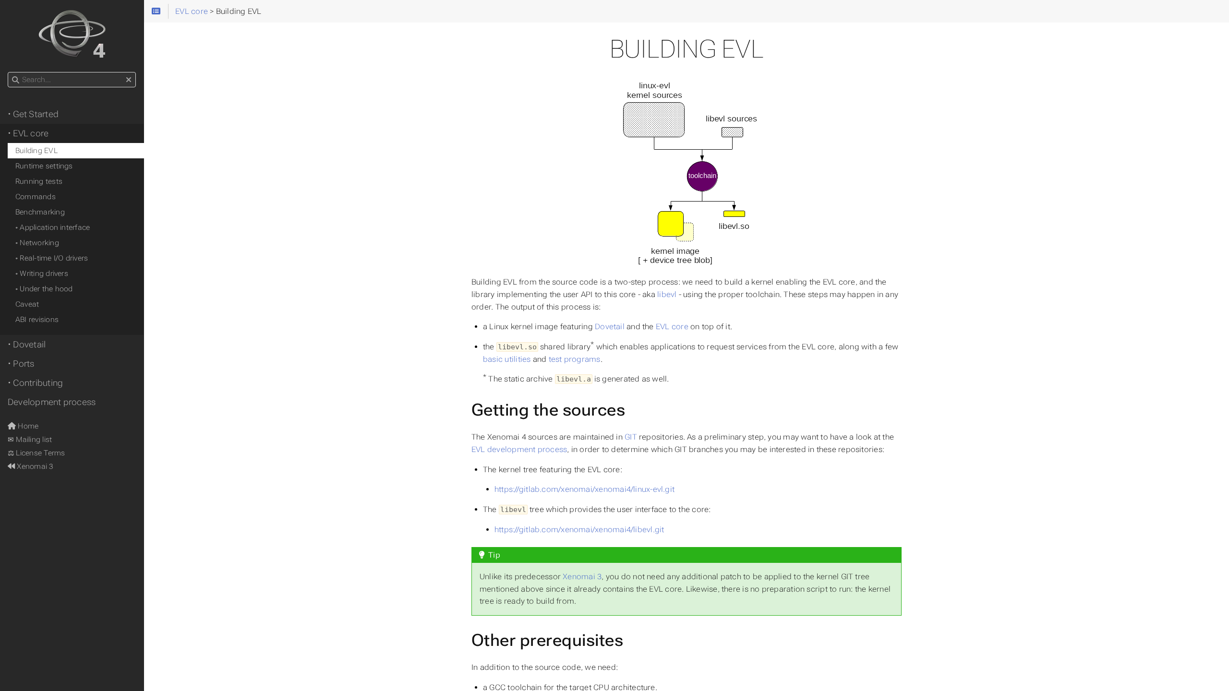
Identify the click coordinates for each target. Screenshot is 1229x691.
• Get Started (33, 114)
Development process (52, 402)
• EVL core (28, 133)
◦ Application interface (52, 227)
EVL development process (519, 449)
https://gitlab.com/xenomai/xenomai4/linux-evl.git (584, 489)
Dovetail (610, 326)
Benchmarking (40, 212)
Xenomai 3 (582, 576)
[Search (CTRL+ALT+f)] (15, 80)
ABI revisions (37, 319)
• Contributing (35, 383)
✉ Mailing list (30, 439)
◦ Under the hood (44, 289)
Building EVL (36, 150)
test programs (575, 359)
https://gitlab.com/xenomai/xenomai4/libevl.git (579, 529)
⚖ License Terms (36, 453)
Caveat (27, 304)
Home (27, 426)
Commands (35, 196)
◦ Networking (37, 242)
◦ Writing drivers (41, 273)
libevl (666, 294)
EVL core (672, 326)
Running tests (38, 181)
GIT (631, 436)
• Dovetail (27, 344)
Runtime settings (44, 166)
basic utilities (506, 359)
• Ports (21, 364)
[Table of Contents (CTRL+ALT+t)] (156, 11)
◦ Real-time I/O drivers (51, 258)
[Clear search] (129, 80)
